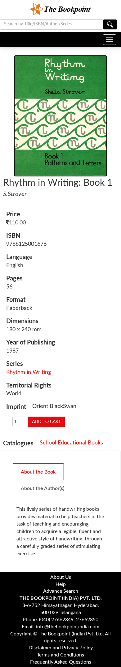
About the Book (38, 472)
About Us (60, 577)
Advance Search (60, 591)
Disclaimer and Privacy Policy (61, 647)
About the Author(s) (42, 488)
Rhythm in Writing (28, 372)
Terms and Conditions (60, 654)
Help (61, 584)
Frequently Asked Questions (60, 662)
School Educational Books (71, 443)
